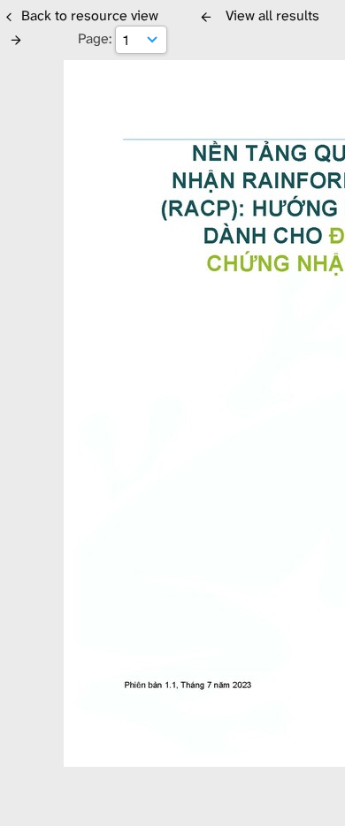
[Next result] (16, 40)
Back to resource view (90, 15)
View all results (272, 15)
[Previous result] (206, 17)
